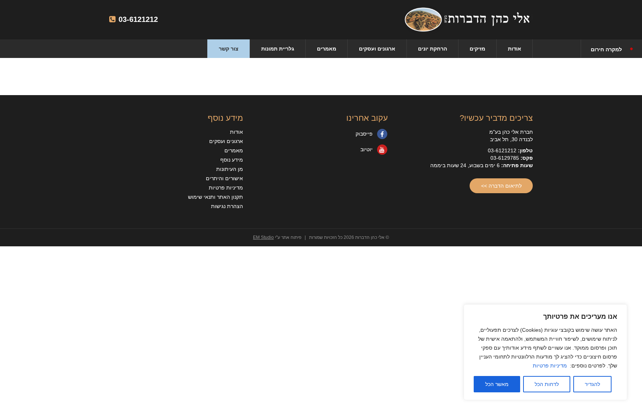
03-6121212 (137, 19)
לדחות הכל (547, 384)
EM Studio (263, 237)
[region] (545, 352)
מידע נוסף (231, 160)
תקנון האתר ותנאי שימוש (215, 197)
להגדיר (592, 384)
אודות (514, 49)
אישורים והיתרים (224, 178)
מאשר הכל (497, 384)
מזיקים (477, 49)
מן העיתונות (229, 169)
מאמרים (326, 49)
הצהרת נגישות (227, 206)
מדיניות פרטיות (550, 366)
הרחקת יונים (432, 49)
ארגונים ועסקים (377, 49)
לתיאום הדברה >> (501, 186)
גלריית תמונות (277, 49)
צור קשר (229, 49)
